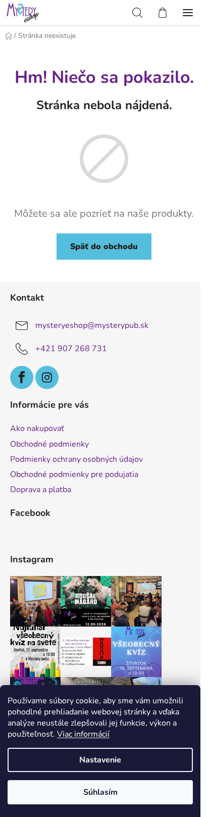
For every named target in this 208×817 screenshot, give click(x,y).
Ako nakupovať (37, 428)
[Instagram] (47, 377)
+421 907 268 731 (71, 348)
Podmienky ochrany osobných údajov (76, 459)
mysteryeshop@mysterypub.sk (91, 325)
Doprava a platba (40, 489)
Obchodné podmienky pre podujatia (74, 474)
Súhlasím (100, 792)
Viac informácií (83, 734)
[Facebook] (21, 377)
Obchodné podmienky (49, 444)
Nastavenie (100, 759)
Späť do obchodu (104, 246)
